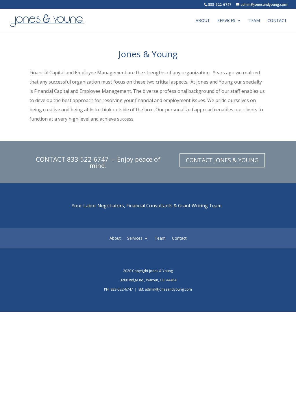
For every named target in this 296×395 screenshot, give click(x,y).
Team (254, 21)
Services (226, 21)
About (203, 21)
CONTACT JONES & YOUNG (222, 160)
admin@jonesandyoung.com (168, 289)
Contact (277, 21)
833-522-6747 (88, 159)
